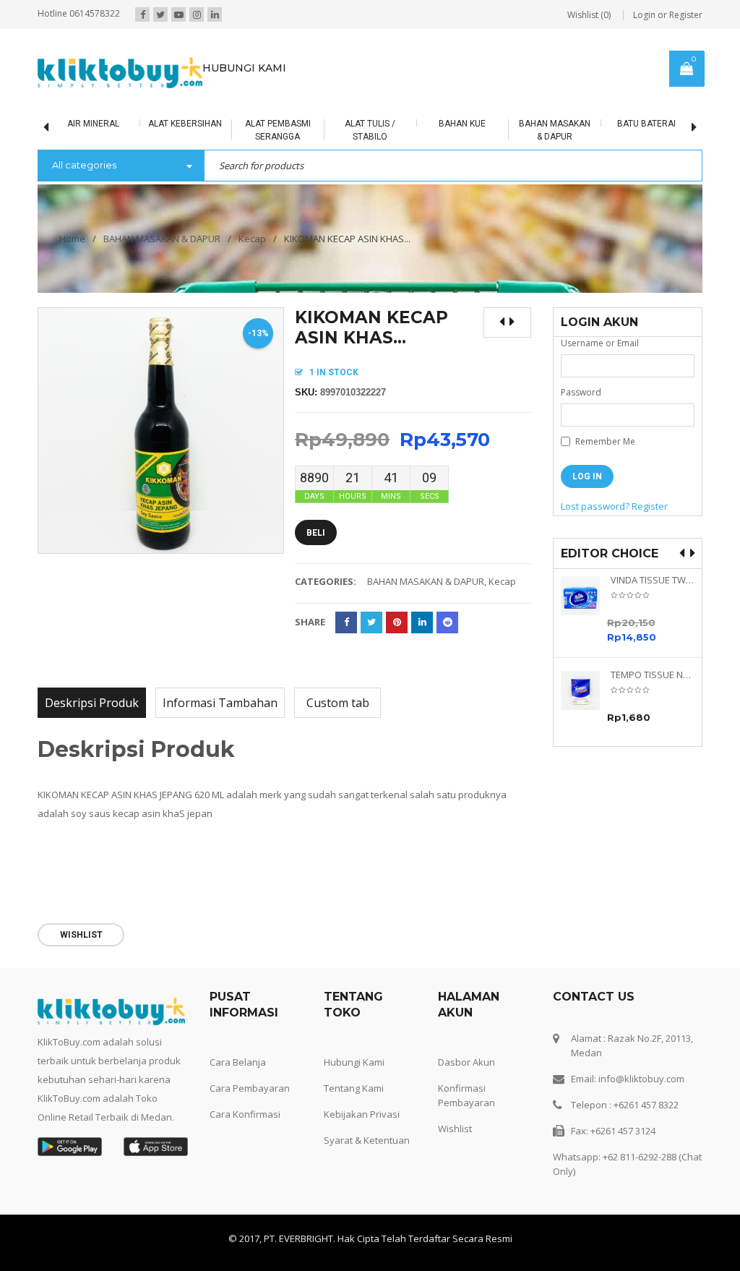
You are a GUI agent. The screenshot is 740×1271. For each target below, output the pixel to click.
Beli (315, 533)
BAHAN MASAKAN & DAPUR (161, 238)
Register (650, 506)
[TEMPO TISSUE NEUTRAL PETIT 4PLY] (586, 690)
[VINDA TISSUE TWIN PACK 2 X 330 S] (586, 595)
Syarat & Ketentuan (367, 1140)
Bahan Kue (431, 124)
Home (72, 238)
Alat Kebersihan (155, 124)
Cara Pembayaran (250, 1088)
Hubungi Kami (354, 1062)
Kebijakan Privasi (362, 1114)
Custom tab (337, 703)
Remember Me (604, 441)
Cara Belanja (238, 1062)
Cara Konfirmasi (245, 1114)
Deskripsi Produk (92, 703)
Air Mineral (62, 124)
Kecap (252, 238)
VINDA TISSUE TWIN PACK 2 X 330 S (653, 580)
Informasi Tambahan (220, 703)
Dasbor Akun (466, 1062)
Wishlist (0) (589, 15)
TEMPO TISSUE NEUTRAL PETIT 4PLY (653, 675)
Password (581, 392)
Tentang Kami (354, 1088)
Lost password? (595, 506)
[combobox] (121, 166)
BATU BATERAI (616, 124)
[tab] (92, 703)
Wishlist (455, 1128)
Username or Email (600, 343)
